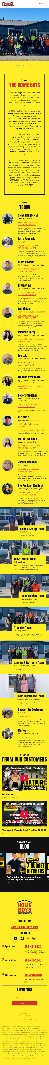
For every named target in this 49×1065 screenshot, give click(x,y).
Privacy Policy (24, 1013)
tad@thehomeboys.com (28, 316)
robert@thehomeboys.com (29, 404)
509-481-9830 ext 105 (27, 318)
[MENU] (46, 4)
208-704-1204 (24, 341)
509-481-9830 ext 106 (27, 225)
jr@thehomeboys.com (27, 222)
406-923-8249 (24, 427)
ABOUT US (20, 65)
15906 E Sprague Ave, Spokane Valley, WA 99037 (35, 952)
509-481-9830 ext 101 (27, 248)
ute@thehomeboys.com (28, 492)
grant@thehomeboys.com (29, 269)
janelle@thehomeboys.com (29, 469)
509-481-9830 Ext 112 (27, 495)
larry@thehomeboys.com (28, 246)
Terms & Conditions (24, 1015)
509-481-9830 (24, 716)
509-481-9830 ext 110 (27, 471)
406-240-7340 (33, 975)
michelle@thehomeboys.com (30, 339)
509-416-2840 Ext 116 (26, 365)
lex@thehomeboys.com (28, 362)
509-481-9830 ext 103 (27, 295)
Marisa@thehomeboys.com (29, 446)
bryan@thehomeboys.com (29, 292)
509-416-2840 (23, 388)
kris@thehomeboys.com (28, 424)
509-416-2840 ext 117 (26, 407)
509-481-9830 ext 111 (26, 271)
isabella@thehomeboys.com (30, 386)
